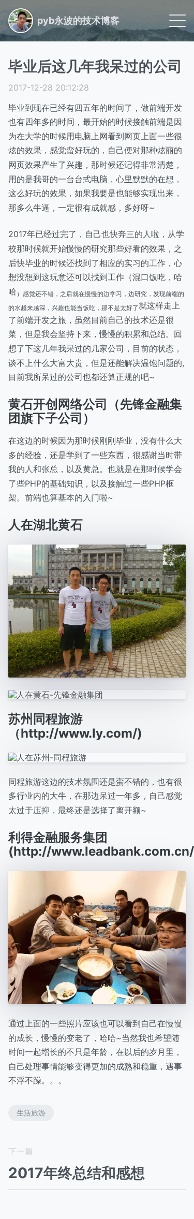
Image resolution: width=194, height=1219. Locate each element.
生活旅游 (31, 1112)
